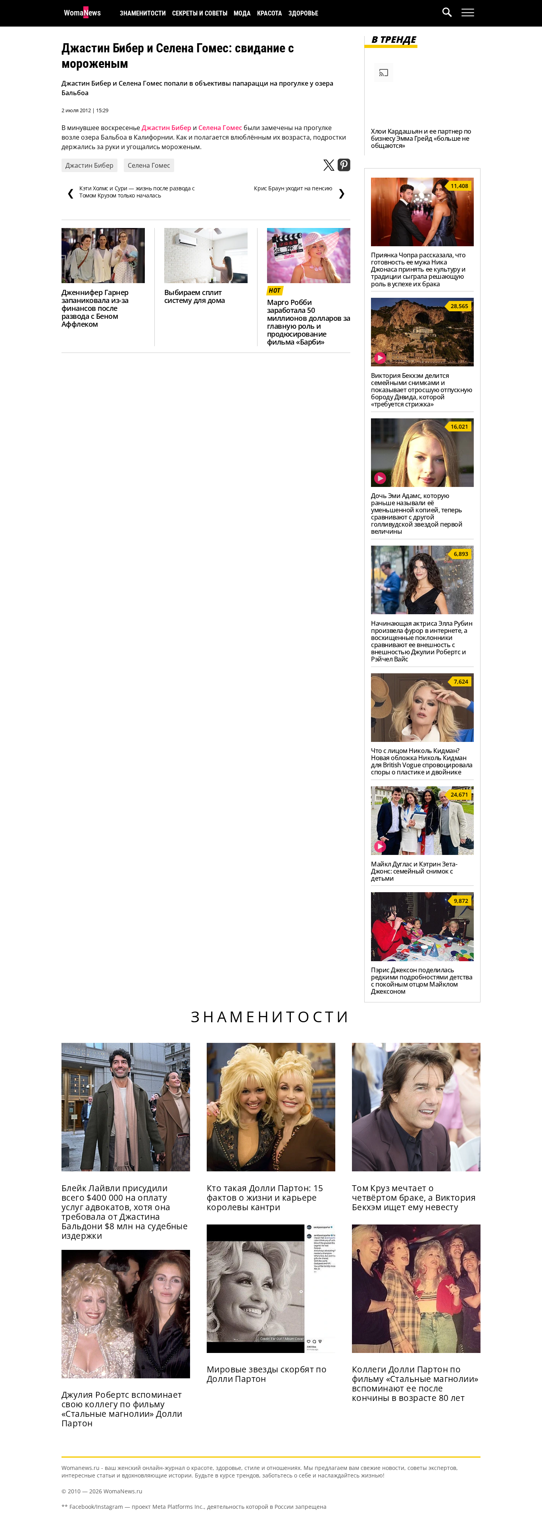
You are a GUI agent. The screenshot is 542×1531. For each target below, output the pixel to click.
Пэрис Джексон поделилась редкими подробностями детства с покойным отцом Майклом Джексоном (421, 981)
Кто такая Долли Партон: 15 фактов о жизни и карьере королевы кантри (265, 1197)
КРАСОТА (269, 13)
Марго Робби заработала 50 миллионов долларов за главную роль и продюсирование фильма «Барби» (308, 321)
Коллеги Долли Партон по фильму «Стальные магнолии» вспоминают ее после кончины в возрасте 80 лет (415, 1383)
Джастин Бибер (166, 127)
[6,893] (422, 611)
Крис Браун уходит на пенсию (299, 192)
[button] (451, 13)
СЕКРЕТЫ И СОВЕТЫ (199, 13)
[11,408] (422, 244)
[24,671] (422, 852)
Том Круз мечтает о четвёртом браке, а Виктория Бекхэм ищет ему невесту (414, 1197)
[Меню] (467, 13)
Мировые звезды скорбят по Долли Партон (267, 1374)
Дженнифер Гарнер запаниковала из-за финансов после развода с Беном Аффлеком (95, 308)
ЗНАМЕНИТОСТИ (143, 13)
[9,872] (422, 958)
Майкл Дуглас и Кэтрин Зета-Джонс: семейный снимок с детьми (414, 871)
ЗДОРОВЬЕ (303, 13)
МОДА (242, 13)
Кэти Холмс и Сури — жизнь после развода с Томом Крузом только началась (131, 192)
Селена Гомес (220, 127)
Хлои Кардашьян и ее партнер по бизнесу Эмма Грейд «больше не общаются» (421, 138)
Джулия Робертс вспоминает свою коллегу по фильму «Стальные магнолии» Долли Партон (122, 1409)
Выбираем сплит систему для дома (194, 296)
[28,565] (422, 364)
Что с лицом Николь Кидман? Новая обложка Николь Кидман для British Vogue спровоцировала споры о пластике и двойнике (422, 761)
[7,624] (422, 739)
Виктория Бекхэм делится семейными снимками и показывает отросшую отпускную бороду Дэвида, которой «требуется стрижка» (421, 389)
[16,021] (422, 484)
